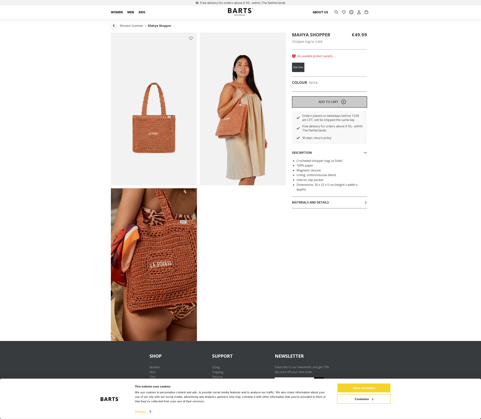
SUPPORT (222, 356)
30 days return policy (316, 138)
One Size (298, 67)
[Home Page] (240, 12)
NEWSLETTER (289, 356)
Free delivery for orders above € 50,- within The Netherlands (242, 3)
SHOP (156, 356)
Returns (217, 377)
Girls (153, 377)
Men (153, 372)
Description (302, 153)
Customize (362, 398)
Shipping (217, 372)
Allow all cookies (364, 388)
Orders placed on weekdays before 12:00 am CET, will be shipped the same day (330, 118)
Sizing (216, 367)
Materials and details (310, 202)
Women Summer (131, 26)
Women (155, 367)
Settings (140, 411)
